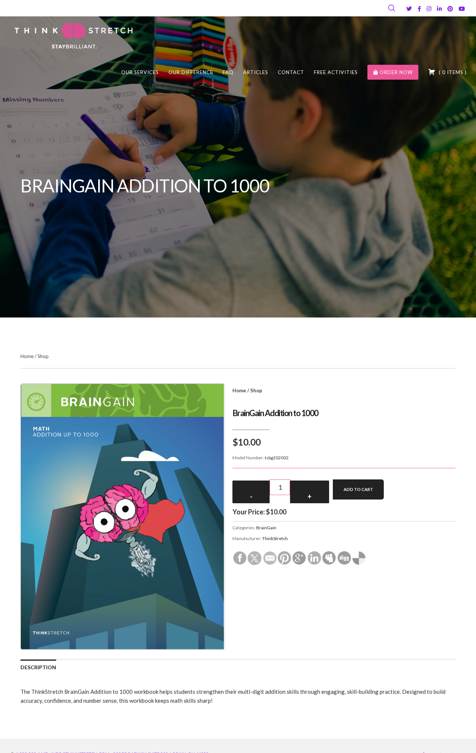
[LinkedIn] (439, 9)
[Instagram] (429, 9)
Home (26, 356)
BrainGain (266, 527)
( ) (452, 72)
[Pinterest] (450, 9)
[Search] (391, 8)
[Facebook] (419, 9)
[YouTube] (462, 9)
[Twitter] (409, 9)
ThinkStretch (275, 538)
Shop (43, 356)
